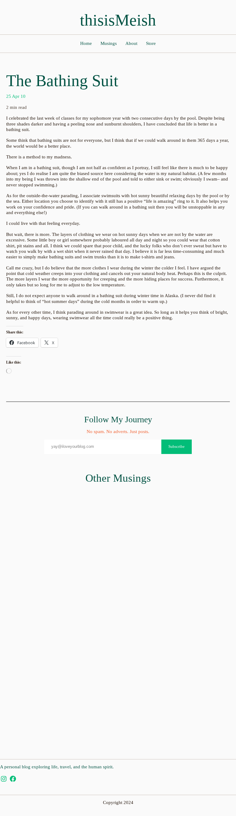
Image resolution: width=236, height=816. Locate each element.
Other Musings (118, 478)
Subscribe (176, 446)
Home (86, 43)
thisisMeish (118, 20)
